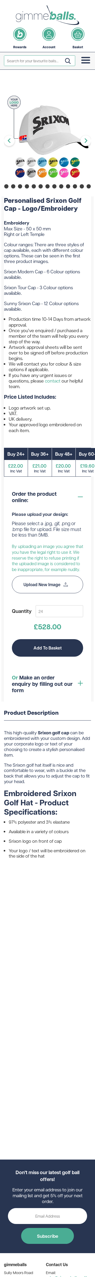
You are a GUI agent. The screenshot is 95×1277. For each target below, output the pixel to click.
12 (75, 186)
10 (61, 186)
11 (68, 186)
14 (89, 186)
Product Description (31, 712)
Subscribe (47, 1236)
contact (52, 381)
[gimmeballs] (47, 15)
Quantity (22, 611)
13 (82, 186)
